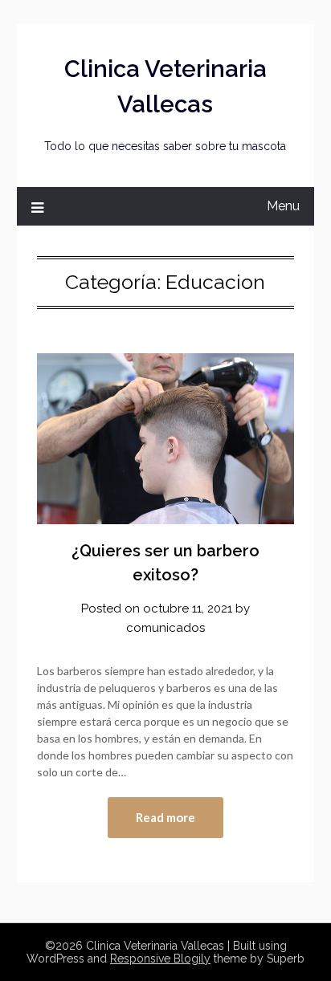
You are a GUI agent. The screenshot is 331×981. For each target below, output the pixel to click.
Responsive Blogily (160, 958)
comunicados (165, 628)
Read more (165, 817)
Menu (283, 206)
